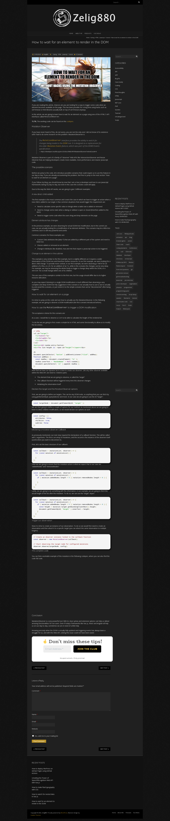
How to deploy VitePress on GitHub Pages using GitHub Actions (124, 206)
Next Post (103, 668)
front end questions (122, 269)
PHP (116, 106)
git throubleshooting (122, 276)
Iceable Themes (36, 815)
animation (119, 237)
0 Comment (79, 54)
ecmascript (128, 259)
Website (35, 729)
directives (119, 259)
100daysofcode (129, 234)
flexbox (131, 262)
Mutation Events (54, 146)
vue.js (118, 305)
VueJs (117, 120)
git (132, 269)
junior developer (121, 284)
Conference (133, 248)
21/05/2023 (37, 54)
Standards (127, 298)
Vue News (97, 33)
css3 (122, 251)
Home (71, 33)
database (119, 255)
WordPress (64, 813)
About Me (78, 33)
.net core (119, 234)
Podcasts (88, 33)
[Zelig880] (85, 10)
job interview (129, 280)
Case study (119, 82)
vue (131, 301)
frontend (130, 266)
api (126, 237)
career (130, 241)
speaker (118, 298)
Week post (126, 309)
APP (116, 75)
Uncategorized (120, 117)
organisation (133, 284)
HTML (97, 37)
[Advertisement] (126, 159)
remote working (121, 294)
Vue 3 (124, 305)
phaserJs (119, 287)
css (117, 251)
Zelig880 (45, 54)
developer (127, 255)
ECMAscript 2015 (121, 262)
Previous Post (40, 668)
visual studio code (121, 301)
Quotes (117, 110)
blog (130, 237)
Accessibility (119, 68)
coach (127, 244)
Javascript (102, 37)
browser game (120, 241)
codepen (70, 121)
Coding (92, 37)
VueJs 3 (118, 309)
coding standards (121, 248)
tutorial (134, 298)
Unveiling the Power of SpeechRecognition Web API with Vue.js (126, 214)
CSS (116, 89)
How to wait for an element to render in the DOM (43, 802)
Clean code (119, 244)
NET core (118, 103)
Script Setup (132, 294)
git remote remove (122, 273)
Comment (36, 691)
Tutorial (108, 37)
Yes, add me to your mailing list (46, 736)
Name (35, 714)
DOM (65, 143)
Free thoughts (120, 92)
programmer (128, 287)
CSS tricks (128, 251)
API (116, 72)
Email (34, 721)
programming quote (122, 291)
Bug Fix (117, 78)
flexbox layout (120, 266)
